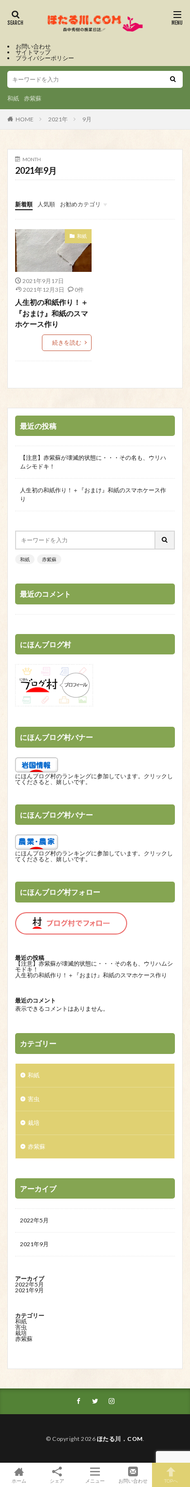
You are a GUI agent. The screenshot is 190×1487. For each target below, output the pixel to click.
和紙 (13, 98)
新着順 (24, 204)
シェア (57, 1481)
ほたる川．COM (120, 1438)
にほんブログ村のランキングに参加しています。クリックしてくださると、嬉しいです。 (94, 778)
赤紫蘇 (32, 98)
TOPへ (171, 1480)
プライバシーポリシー (45, 58)
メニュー (95, 1480)
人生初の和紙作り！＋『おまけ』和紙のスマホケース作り (51, 313)
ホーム (19, 1480)
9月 (87, 119)
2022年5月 (34, 1220)
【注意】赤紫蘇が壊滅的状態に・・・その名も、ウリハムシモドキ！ (93, 462)
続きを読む (66, 342)
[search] (173, 79)
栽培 (33, 1122)
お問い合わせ (33, 46)
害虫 (33, 1099)
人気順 (46, 204)
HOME (25, 119)
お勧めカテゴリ (80, 204)
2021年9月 (34, 1244)
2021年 (58, 119)
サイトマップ (33, 52)
